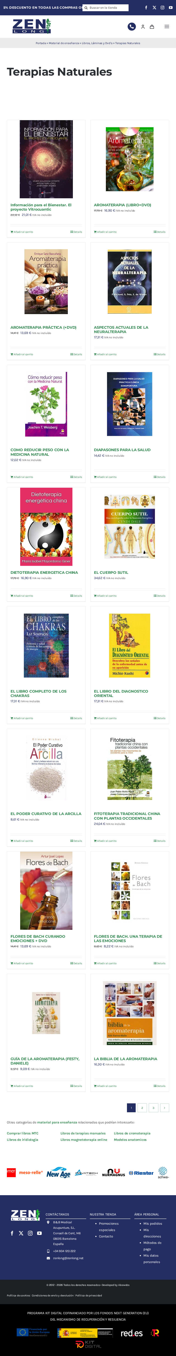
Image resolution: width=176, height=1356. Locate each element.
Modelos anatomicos (130, 1140)
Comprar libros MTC (22, 1133)
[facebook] (146, 7)
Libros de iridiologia (22, 1140)
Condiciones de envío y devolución (53, 1295)
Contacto (106, 1236)
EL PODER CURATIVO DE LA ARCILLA (46, 814)
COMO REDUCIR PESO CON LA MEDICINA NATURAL (40, 452)
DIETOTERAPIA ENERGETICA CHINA (44, 572)
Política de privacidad (88, 1295)
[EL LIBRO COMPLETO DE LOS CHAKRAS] (46, 645)
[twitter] (154, 7)
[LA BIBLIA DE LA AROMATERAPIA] (130, 1013)
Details (78, 231)
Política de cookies (18, 1295)
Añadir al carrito (23, 231)
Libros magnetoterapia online (83, 1140)
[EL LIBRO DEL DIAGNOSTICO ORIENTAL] (130, 645)
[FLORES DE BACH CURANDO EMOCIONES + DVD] (46, 891)
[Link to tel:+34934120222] (132, 27)
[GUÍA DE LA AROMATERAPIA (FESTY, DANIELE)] (46, 1013)
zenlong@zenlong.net (68, 1258)
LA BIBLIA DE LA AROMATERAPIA (125, 1059)
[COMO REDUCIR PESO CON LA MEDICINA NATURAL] (46, 404)
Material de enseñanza (64, 43)
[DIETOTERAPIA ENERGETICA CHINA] (46, 527)
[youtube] (171, 7)
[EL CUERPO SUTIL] (130, 527)
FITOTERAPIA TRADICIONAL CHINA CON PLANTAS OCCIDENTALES (127, 816)
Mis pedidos (152, 1223)
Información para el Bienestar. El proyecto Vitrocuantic (41, 207)
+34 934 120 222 (64, 1251)
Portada (41, 43)
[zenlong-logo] (31, 18)
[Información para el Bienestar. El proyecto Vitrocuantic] (46, 159)
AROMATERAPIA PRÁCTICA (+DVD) (44, 327)
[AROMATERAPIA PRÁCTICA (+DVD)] (46, 282)
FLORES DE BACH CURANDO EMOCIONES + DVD (38, 938)
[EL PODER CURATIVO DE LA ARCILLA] (46, 768)
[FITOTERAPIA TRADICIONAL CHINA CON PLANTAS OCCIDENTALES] (130, 768)
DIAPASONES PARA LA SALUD (122, 450)
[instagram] (162, 7)
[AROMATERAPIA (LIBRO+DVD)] (130, 159)
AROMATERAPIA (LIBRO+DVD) (122, 205)
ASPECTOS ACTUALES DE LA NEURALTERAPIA (121, 329)
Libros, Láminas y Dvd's (97, 43)
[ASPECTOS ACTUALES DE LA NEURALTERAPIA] (130, 282)
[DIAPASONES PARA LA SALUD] (130, 404)
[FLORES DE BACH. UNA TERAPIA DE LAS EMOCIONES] (130, 891)
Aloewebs (123, 1285)
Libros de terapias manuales (83, 1133)
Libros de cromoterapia (132, 1133)
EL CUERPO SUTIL (111, 572)
